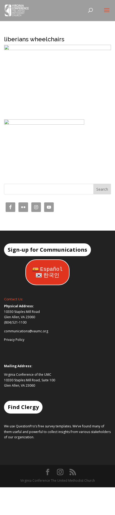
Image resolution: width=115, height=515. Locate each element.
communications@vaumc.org (26, 331)
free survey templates (54, 426)
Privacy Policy (14, 339)
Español (51, 269)
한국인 (51, 275)
